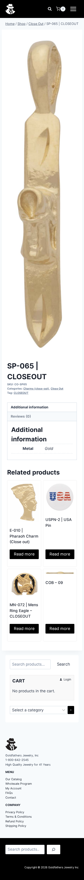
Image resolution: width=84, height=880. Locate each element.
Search (63, 664)
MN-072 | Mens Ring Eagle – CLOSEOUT (24, 611)
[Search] (53, 849)
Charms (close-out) (36, 388)
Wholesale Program (18, 783)
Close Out (57, 388)
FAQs (9, 793)
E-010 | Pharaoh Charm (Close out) (24, 536)
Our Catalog (13, 779)
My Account (13, 788)
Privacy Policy (14, 812)
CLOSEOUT (21, 392)
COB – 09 (54, 582)
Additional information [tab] (29, 407)
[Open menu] (73, 9)
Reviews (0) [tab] (21, 416)
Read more (24, 554)
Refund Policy (14, 821)
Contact (10, 797)
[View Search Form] (50, 9)
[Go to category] (71, 710)
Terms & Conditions (18, 816)
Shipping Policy (15, 826)
